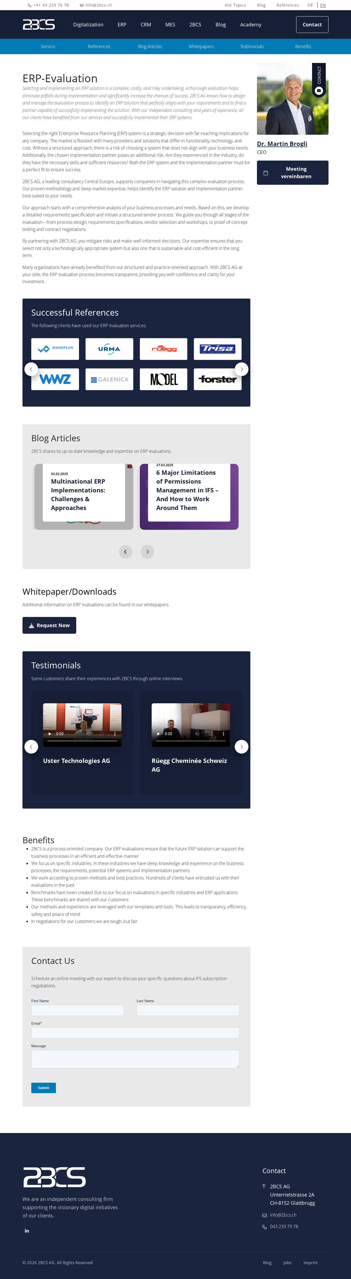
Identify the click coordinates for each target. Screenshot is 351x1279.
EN (323, 5)
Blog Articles (150, 46)
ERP (122, 24)
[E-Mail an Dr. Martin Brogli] (319, 69)
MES (170, 24)
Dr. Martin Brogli (282, 143)
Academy (250, 24)
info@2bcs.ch (99, 5)
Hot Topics (235, 5)
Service (48, 46)
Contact (312, 24)
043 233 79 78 (284, 1226)
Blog (261, 5)
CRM (146, 24)
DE (310, 5)
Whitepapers (201, 46)
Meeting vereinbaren (296, 173)
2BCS (195, 24)
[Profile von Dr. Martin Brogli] (319, 81)
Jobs (287, 1262)
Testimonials (252, 46)
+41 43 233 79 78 (50, 5)
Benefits (303, 46)
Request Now (53, 625)
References (288, 5)
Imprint (311, 1262)
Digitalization (88, 24)
